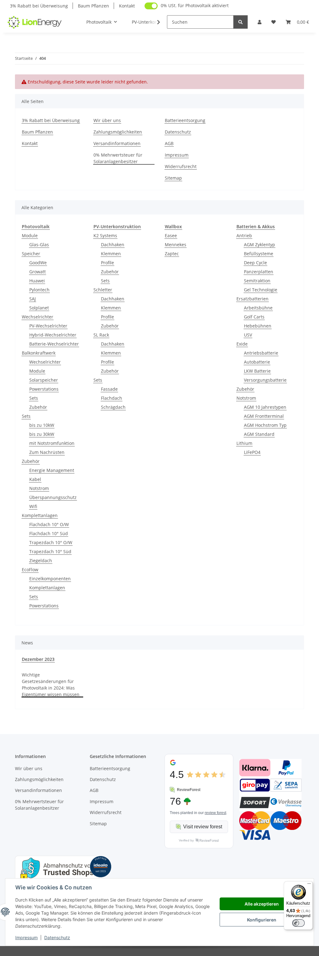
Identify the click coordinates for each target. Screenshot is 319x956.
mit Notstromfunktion (51, 443)
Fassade (109, 389)
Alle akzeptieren (262, 904)
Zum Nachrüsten (46, 452)
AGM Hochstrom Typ (265, 425)
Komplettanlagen (40, 515)
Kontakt (127, 6)
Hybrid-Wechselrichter (52, 335)
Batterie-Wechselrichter (54, 344)
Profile (107, 263)
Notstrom (39, 488)
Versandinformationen (116, 143)
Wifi (33, 506)
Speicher (31, 254)
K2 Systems (105, 235)
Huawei (37, 281)
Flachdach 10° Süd (48, 533)
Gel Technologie (260, 290)
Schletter (102, 290)
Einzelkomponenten (50, 579)
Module (30, 235)
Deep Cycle (255, 263)
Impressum (26, 937)
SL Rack (101, 335)
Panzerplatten (258, 272)
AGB (169, 143)
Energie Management (51, 470)
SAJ (32, 299)
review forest (215, 813)
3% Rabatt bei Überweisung (39, 6)
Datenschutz (57, 937)
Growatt (37, 272)
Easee (171, 235)
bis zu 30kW (41, 434)
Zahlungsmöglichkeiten (117, 132)
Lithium (244, 443)
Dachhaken (112, 244)
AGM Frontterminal (264, 416)
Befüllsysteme (258, 254)
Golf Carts (254, 317)
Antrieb (244, 235)
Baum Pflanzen (93, 6)
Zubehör (38, 407)
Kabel (35, 479)
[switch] (298, 923)
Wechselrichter (37, 317)
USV (248, 335)
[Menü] (309, 885)
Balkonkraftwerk (38, 353)
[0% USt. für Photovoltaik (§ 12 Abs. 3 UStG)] (151, 5)
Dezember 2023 (38, 659)
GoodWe (38, 263)
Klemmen (111, 254)
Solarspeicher (43, 380)
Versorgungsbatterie (265, 380)
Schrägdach (113, 407)
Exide (242, 344)
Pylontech (39, 290)
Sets (33, 398)
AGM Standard (259, 434)
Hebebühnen (257, 326)
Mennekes (175, 244)
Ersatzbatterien (252, 299)
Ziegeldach (40, 560)
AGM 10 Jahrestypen (265, 407)
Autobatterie (257, 362)
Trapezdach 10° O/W (50, 542)
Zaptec (172, 254)
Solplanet (39, 308)
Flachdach (111, 398)
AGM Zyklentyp (259, 244)
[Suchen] (240, 22)
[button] (259, 22)
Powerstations (44, 389)
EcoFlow (30, 569)
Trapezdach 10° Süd (50, 551)
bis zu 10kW (41, 425)
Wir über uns (107, 120)
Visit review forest (202, 826)
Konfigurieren (261, 919)
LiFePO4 (252, 452)
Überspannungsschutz (53, 497)
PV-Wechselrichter (48, 326)
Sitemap (173, 178)
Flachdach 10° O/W (49, 524)
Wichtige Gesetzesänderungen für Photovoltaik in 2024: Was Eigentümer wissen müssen (50, 684)
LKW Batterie (257, 371)
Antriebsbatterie (261, 353)
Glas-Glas (39, 244)
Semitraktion (257, 281)
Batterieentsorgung (185, 120)
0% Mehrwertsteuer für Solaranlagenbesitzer (117, 158)
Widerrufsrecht (181, 166)
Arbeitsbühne (258, 308)
